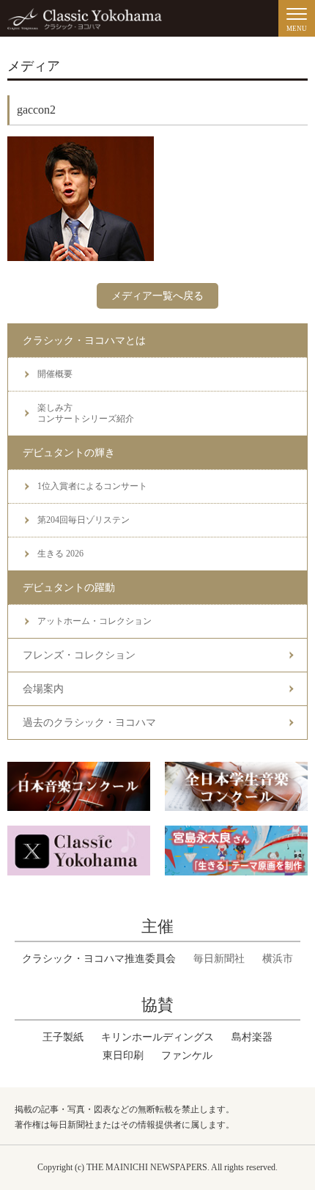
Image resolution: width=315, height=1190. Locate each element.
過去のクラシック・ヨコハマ (89, 722)
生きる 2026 (60, 553)
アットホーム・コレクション (94, 621)
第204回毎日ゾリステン (83, 520)
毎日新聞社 (219, 958)
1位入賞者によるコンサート (92, 486)
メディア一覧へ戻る (157, 295)
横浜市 (277, 958)
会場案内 (43, 688)
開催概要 (55, 374)
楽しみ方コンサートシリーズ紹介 (85, 413)
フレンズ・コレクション (79, 655)
